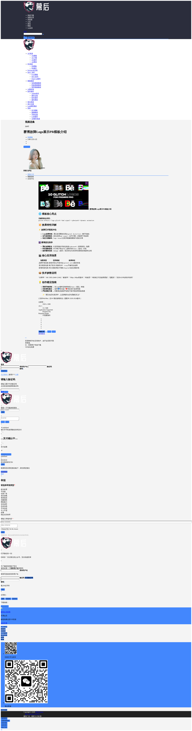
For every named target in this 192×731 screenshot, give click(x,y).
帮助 (29, 26)
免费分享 (31, 17)
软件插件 (31, 91)
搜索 (3, 412)
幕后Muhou (39, 712)
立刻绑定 (4, 472)
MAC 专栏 (31, 72)
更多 (29, 108)
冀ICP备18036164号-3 (32, 714)
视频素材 (31, 81)
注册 (16, 374)
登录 (25, 37)
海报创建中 (5, 606)
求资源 (30, 19)
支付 (3, 464)
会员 (30, 28)
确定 (2, 474)
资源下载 (31, 15)
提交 (3, 532)
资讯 (29, 24)
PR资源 (30, 64)
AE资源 (30, 53)
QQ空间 (14, 599)
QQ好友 (8, 599)
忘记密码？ (5, 374)
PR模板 (30, 137)
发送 (6, 392)
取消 (2, 392)
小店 (29, 21)
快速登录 (4, 371)
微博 (3, 599)
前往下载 (26, 147)
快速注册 (31, 37)
